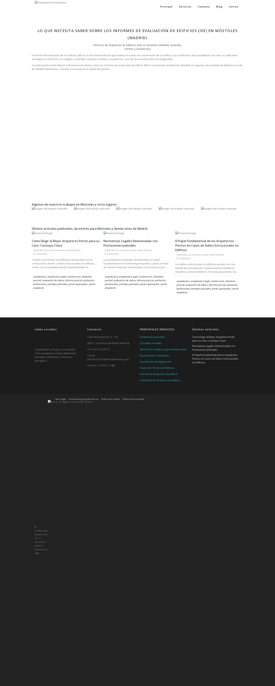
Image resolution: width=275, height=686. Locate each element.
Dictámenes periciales (152, 337)
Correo (233, 6)
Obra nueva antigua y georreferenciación (163, 349)
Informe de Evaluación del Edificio (159, 374)
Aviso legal (60, 399)
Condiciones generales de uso (83, 399)
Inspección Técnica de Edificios (157, 368)
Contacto (204, 6)
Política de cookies (110, 399)
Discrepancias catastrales (154, 355)
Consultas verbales (151, 343)
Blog (219, 6)
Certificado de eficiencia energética (160, 380)
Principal (166, 6)
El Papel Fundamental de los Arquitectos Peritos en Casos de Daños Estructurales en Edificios (207, 245)
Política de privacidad (133, 399)
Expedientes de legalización (156, 361)
